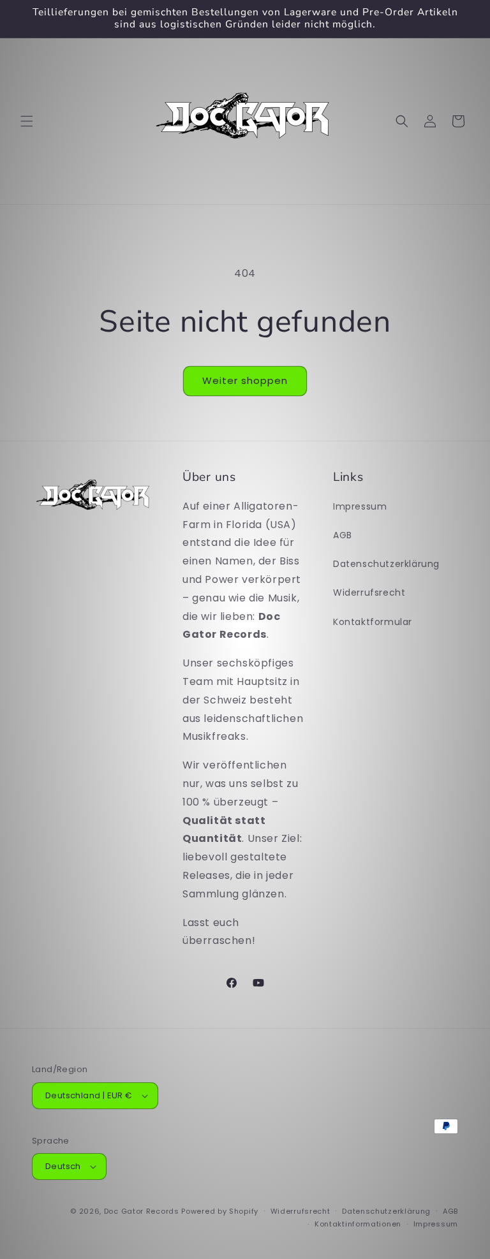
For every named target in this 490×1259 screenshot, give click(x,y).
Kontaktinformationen (358, 1224)
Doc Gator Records (141, 1211)
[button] (27, 121)
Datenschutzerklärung (386, 563)
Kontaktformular (372, 621)
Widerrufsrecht (369, 592)
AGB (342, 535)
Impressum (360, 506)
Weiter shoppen (245, 380)
